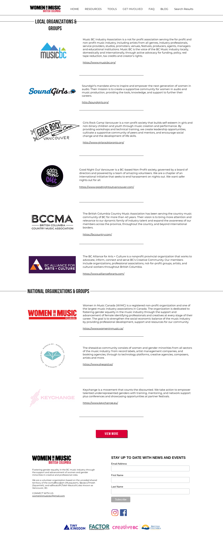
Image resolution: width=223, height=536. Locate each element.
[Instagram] (115, 512)
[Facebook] (123, 512)
